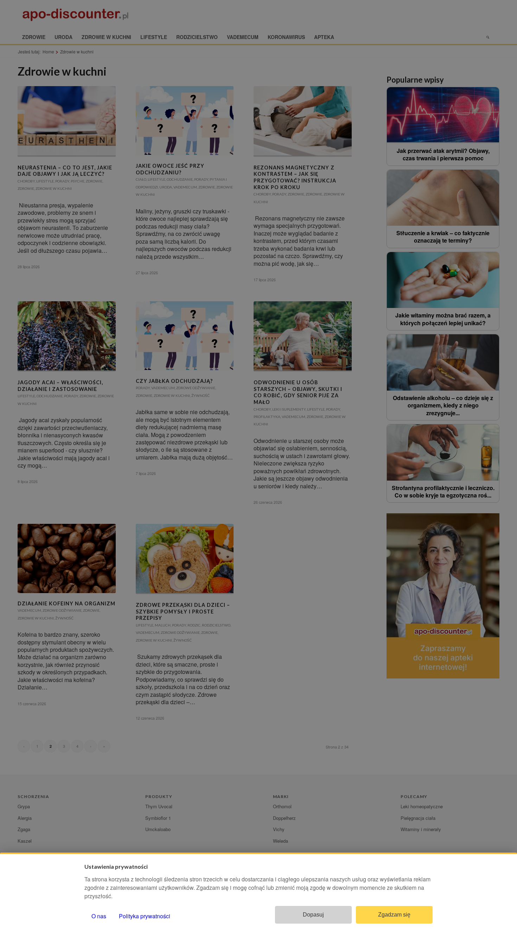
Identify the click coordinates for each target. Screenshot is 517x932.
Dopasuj (313, 915)
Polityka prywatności (144, 916)
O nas (98, 916)
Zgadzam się (394, 915)
